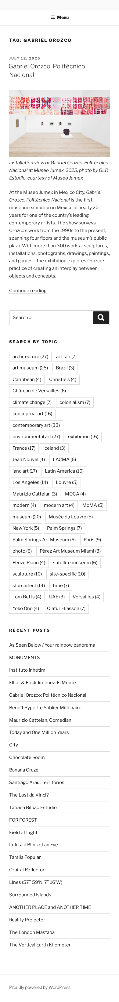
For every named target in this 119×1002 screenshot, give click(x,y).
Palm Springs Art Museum (44, 540)
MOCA (75, 494)
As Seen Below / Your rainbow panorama (52, 645)
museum (27, 517)
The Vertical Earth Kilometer (40, 945)
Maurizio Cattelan (35, 494)
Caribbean (27, 379)
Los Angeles (30, 482)
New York (26, 528)
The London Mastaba (32, 932)
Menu (63, 17)
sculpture (27, 574)
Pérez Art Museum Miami (70, 551)
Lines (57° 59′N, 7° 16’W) (35, 882)
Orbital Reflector (27, 870)
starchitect (29, 585)
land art (25, 471)
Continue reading (28, 290)
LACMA (64, 459)
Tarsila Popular (25, 857)
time (61, 585)
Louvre (67, 482)
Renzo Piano (29, 562)
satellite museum (75, 562)
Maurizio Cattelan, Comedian (40, 720)
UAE (57, 597)
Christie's (62, 379)
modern (24, 505)
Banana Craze (23, 770)
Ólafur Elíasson (66, 608)
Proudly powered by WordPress (39, 987)
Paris (92, 540)
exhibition (83, 436)
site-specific (67, 574)
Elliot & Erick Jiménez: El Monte (42, 682)
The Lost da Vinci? (29, 795)
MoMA (92, 505)
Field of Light (23, 832)
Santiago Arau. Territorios (36, 782)
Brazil (65, 368)
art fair (66, 356)
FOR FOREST (23, 820)
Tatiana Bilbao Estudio (33, 807)
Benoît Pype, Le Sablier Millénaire (45, 707)
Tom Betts (27, 597)
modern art (59, 505)
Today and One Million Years (39, 732)
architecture (30, 356)
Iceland (54, 448)
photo (22, 551)
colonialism (75, 402)
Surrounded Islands (30, 895)
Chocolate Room (27, 757)
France (24, 448)
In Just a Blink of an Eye (33, 845)
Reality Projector (27, 920)
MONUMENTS (24, 657)
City (13, 745)
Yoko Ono (26, 608)
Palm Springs (64, 528)
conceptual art (32, 413)
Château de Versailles (39, 391)
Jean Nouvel (29, 459)
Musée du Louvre (71, 517)
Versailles (86, 597)
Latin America (64, 471)
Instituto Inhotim (27, 670)
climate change (32, 402)
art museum (30, 368)
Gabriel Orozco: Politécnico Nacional (47, 695)
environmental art (36, 436)
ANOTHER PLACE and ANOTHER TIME (50, 907)
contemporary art (36, 425)
